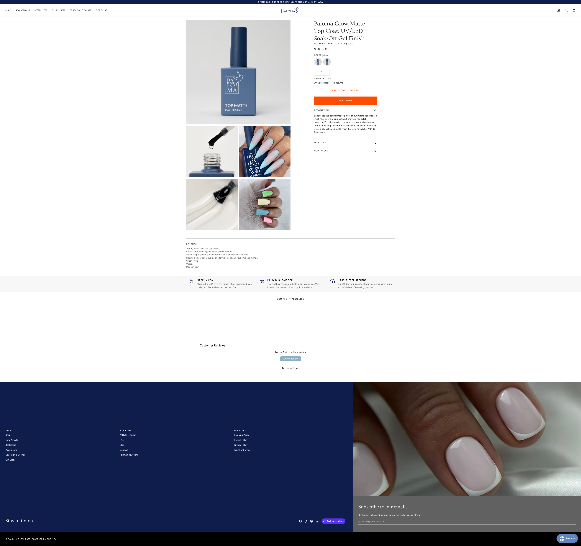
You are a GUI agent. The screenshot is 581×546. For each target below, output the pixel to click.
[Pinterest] (311, 521)
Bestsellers (10, 445)
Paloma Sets (11, 450)
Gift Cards (10, 459)
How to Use (321, 151)
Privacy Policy (241, 445)
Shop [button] (8, 430)
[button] (9, 10)
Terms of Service (242, 450)
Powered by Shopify (44, 539)
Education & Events (15, 454)
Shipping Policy (241, 435)
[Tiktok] (306, 521)
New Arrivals (11, 440)
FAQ (122, 440)
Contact (124, 450)
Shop (8, 435)
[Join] (573, 521)
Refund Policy (241, 440)
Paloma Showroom (129, 454)
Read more (319, 132)
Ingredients (321, 143)
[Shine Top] (327, 62)
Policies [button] (239, 430)
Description (321, 110)
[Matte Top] (318, 62)
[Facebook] (300, 521)
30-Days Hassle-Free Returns (328, 82)
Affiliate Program (128, 435)
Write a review (290, 358)
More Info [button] (126, 430)
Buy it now (345, 101)
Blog (122, 445)
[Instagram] (317, 521)
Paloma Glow (16, 539)
